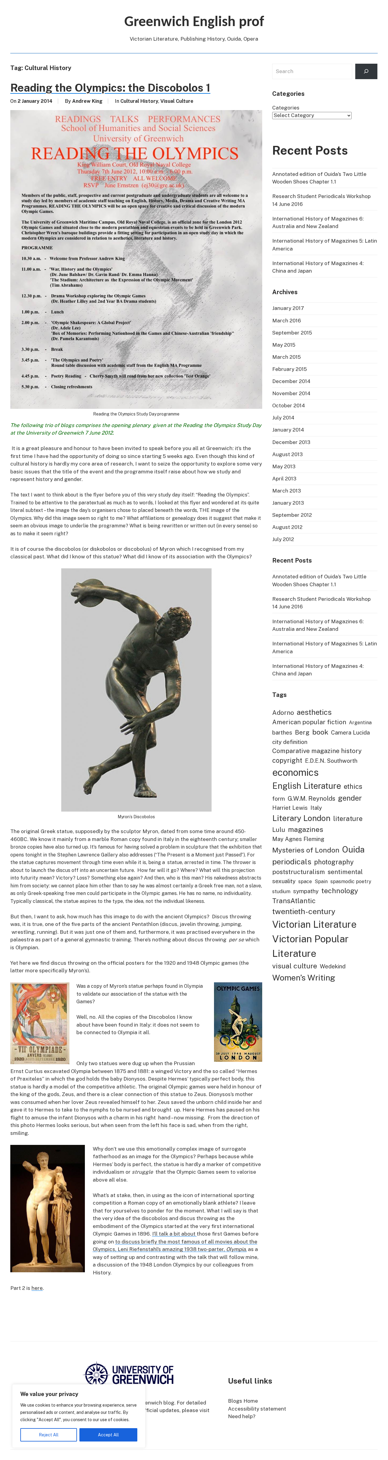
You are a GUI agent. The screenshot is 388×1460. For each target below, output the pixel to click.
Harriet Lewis (290, 807)
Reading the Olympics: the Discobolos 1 (110, 87)
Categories (285, 108)
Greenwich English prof (194, 22)
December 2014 (291, 381)
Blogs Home (243, 1401)
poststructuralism (298, 872)
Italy (316, 807)
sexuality (284, 881)
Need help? (242, 1416)
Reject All (49, 1434)
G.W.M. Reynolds (311, 798)
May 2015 (283, 345)
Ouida (353, 849)
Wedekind (333, 966)
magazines (305, 829)
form (278, 798)
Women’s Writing (303, 977)
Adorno (283, 712)
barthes (282, 732)
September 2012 (292, 515)
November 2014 (291, 393)
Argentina (360, 722)
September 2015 (292, 333)
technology (339, 890)
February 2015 (289, 369)
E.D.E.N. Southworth (331, 760)
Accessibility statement (257, 1409)
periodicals (291, 861)
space (305, 881)
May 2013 (284, 466)
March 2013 (286, 491)
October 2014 (288, 405)
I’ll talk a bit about (174, 1234)
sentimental (345, 872)
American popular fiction (309, 722)
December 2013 (291, 442)
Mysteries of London (306, 850)
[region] (79, 1416)
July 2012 (283, 539)
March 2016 (286, 321)
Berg (302, 732)
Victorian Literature (314, 924)
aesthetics (314, 712)
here (37, 1288)
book (320, 732)
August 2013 (287, 454)
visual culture (294, 966)
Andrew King (87, 101)
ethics (353, 786)
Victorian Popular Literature (310, 946)
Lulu (278, 829)
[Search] (366, 71)
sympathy (306, 891)
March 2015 (286, 357)
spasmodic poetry (350, 881)
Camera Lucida (350, 732)
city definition (289, 741)
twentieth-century (303, 911)
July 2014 (283, 418)
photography (334, 862)
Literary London (301, 818)
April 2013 (284, 479)
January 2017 (288, 308)
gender (350, 798)
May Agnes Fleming (298, 839)
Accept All (108, 1434)
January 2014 (288, 430)
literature (348, 819)
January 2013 (288, 503)
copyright (287, 760)
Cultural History (139, 101)
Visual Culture (176, 101)
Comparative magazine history (317, 751)
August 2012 (287, 527)
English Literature (306, 786)
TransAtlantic (294, 901)
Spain (321, 881)
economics (295, 772)
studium (281, 891)
